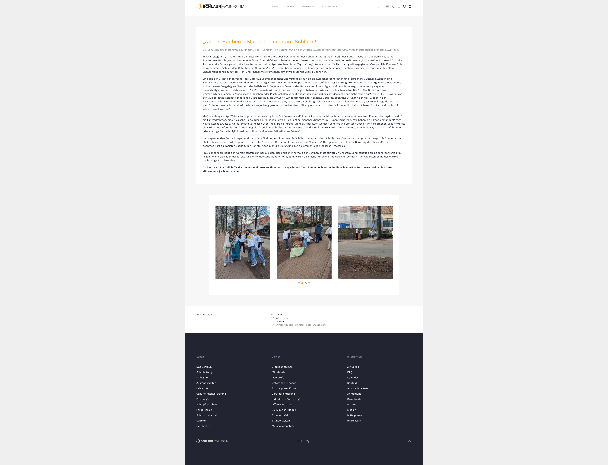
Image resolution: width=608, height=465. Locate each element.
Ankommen (308, 6)
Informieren (329, 6)
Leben (274, 6)
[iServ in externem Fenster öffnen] (404, 6)
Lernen (289, 6)
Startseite (276, 314)
